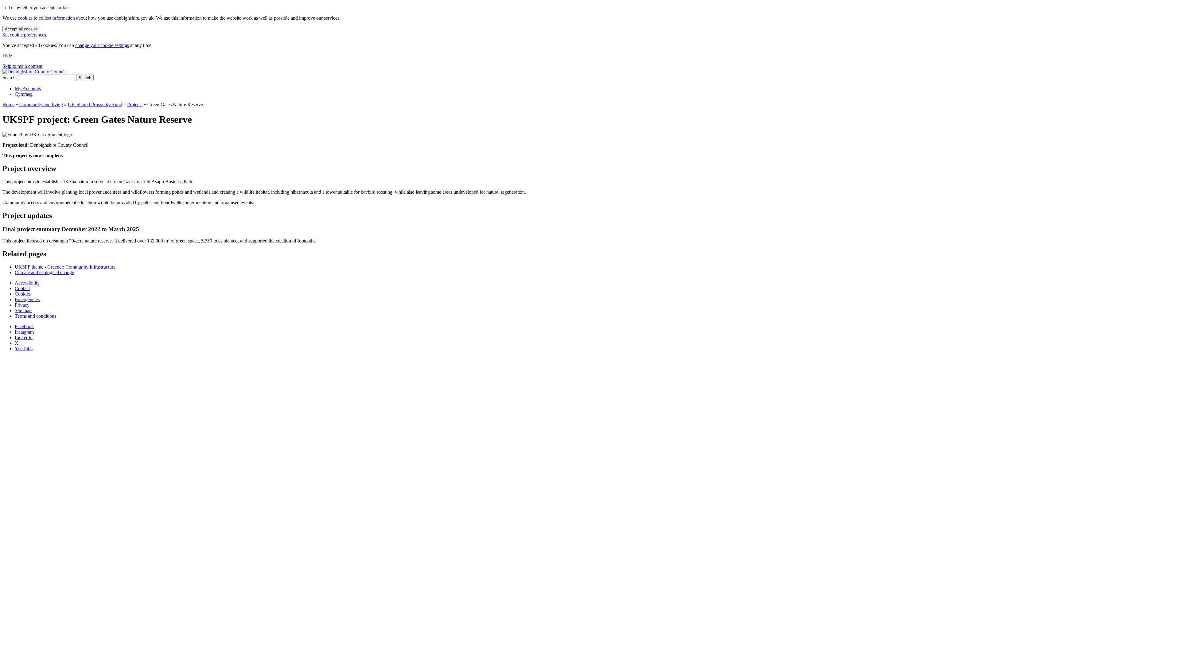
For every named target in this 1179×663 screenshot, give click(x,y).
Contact (22, 288)
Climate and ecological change (44, 272)
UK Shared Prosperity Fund (95, 104)
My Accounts (28, 88)
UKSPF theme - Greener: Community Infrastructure (65, 266)
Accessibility (27, 282)
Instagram (24, 332)
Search (85, 78)
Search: (9, 77)
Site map (23, 310)
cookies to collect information (46, 18)
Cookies (23, 294)
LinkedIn (24, 337)
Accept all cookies (21, 29)
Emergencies (27, 299)
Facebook (24, 326)
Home (8, 104)
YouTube (24, 348)
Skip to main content (22, 66)
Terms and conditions (35, 316)
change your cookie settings (102, 45)
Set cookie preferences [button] (24, 34)
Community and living (41, 104)
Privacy (22, 305)
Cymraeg (24, 94)
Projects (134, 104)
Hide (7, 55)
